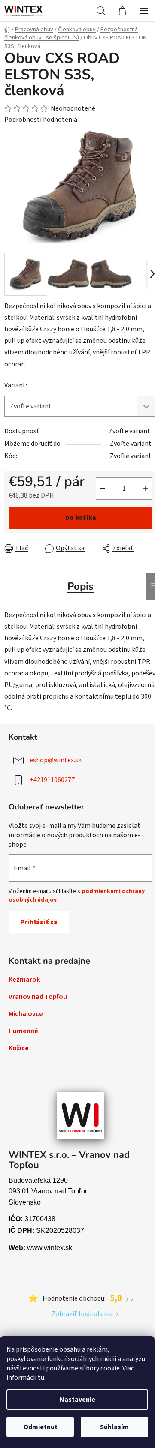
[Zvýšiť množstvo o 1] (145, 488)
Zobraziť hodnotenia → (85, 1314)
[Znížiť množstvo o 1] (102, 488)
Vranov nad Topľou (38, 996)
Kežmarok (24, 979)
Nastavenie (77, 1399)
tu (41, 1377)
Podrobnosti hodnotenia (40, 119)
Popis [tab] (80, 586)
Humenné (23, 1031)
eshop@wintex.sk (56, 760)
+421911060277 (52, 780)
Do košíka (80, 517)
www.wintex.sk (49, 1247)
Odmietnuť (40, 1427)
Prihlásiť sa (39, 922)
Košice (19, 1048)
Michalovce (26, 1014)
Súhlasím (114, 1427)
